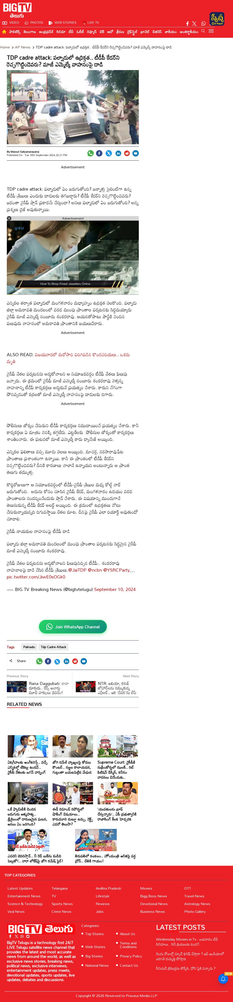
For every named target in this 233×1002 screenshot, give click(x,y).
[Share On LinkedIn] (118, 153)
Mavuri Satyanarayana (25, 151)
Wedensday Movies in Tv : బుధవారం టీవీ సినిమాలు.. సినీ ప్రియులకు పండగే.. (187, 942)
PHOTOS (36, 22)
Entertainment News (24, 896)
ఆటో (110, 31)
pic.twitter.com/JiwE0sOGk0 (36, 576)
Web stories (65, 22)
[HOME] (4, 32)
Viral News (16, 911)
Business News (152, 911)
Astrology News (197, 903)
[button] (203, 31)
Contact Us (129, 965)
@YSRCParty (116, 569)
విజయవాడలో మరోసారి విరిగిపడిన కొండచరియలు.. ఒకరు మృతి (68, 358)
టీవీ (71, 31)
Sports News (62, 903)
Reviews (103, 903)
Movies (146, 888)
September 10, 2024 (115, 589)
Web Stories (95, 946)
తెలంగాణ (30, 31)
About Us (127, 933)
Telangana (60, 888)
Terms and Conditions (128, 944)
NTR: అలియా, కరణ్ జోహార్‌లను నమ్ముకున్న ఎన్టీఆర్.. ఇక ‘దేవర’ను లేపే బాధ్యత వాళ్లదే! (106, 690)
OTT (187, 888)
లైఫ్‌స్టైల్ (132, 31)
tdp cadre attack (53, 647)
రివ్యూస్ (92, 31)
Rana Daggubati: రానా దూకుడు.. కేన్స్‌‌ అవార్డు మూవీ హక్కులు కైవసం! (49, 688)
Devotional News (154, 903)
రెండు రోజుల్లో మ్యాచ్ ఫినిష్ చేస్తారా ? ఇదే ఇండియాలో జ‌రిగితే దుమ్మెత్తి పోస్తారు (190, 956)
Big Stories (94, 956)
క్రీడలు (120, 31)
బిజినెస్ (157, 31)
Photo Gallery (195, 911)
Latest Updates (20, 888)
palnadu (29, 647)
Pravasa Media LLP (141, 995)
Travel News (194, 896)
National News (97, 965)
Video (14, 22)
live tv (93, 22)
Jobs (100, 911)
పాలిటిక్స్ (14, 31)
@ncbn (95, 569)
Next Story (131, 676)
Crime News (61, 911)
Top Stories (94, 933)
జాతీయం (171, 31)
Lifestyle (102, 896)
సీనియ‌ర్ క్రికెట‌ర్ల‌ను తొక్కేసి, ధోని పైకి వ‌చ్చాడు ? (185, 968)
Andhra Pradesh (108, 888)
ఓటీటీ (80, 31)
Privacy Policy (131, 956)
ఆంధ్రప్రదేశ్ (46, 31)
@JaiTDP (77, 569)
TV (54, 896)
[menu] (211, 31)
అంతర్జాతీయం (189, 31)
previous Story (17, 676)
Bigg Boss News (153, 896)
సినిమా (61, 31)
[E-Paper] (217, 19)
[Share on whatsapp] (90, 153)
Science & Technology (25, 903)
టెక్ (102, 31)
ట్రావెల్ (145, 31)
